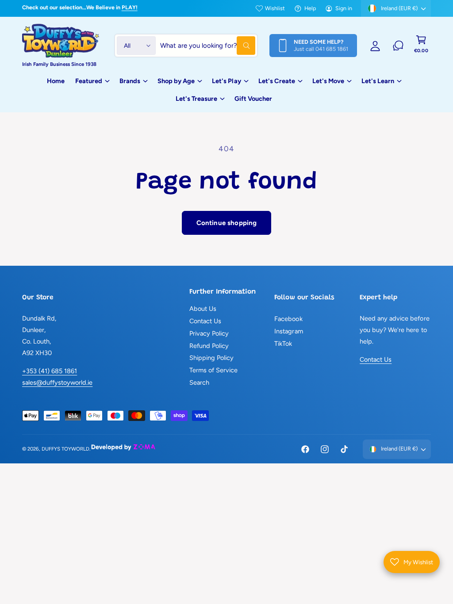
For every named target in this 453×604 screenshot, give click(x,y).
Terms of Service (213, 370)
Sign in (343, 8)
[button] (421, 45)
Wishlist (275, 8)
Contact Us (205, 321)
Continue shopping (226, 223)
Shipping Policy (211, 358)
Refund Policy (209, 346)
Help (310, 8)
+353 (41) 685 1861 (49, 371)
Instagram (288, 331)
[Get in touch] (398, 45)
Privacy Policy (209, 333)
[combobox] (207, 45)
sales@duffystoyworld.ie (57, 382)
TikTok (283, 344)
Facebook (288, 319)
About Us (202, 309)
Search (199, 382)
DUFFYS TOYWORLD (65, 449)
